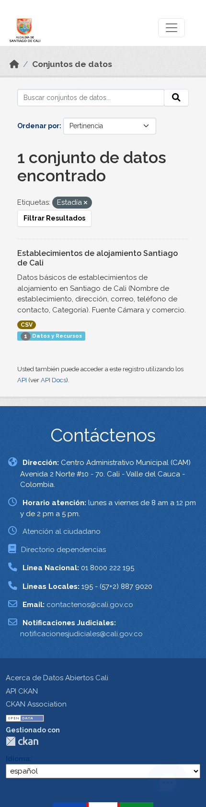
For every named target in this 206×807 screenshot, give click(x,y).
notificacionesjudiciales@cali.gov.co (81, 634)
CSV (27, 324)
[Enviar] (176, 97)
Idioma (18, 759)
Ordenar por (38, 126)
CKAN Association (36, 704)
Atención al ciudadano (62, 531)
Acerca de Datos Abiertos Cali (57, 678)
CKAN (22, 741)
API (22, 380)
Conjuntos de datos (72, 64)
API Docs (53, 380)
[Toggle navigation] (171, 27)
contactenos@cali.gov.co (89, 604)
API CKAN (22, 691)
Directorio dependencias (63, 549)
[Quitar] (85, 203)
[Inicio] (14, 64)
